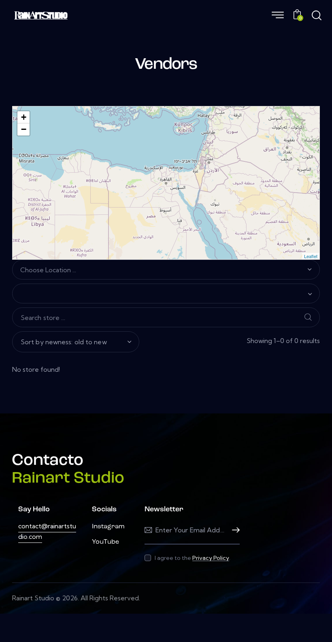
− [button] (23, 129)
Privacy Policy (210, 558)
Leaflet (310, 256)
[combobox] (166, 269)
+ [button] (23, 117)
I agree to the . (192, 557)
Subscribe (234, 530)
